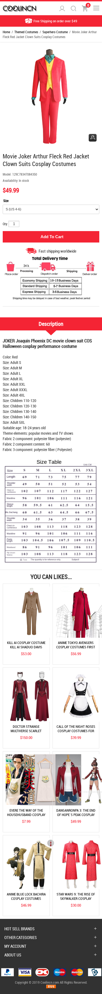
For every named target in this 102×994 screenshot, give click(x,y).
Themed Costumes (26, 32)
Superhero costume (55, 32)
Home (6, 32)
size (5, 200)
